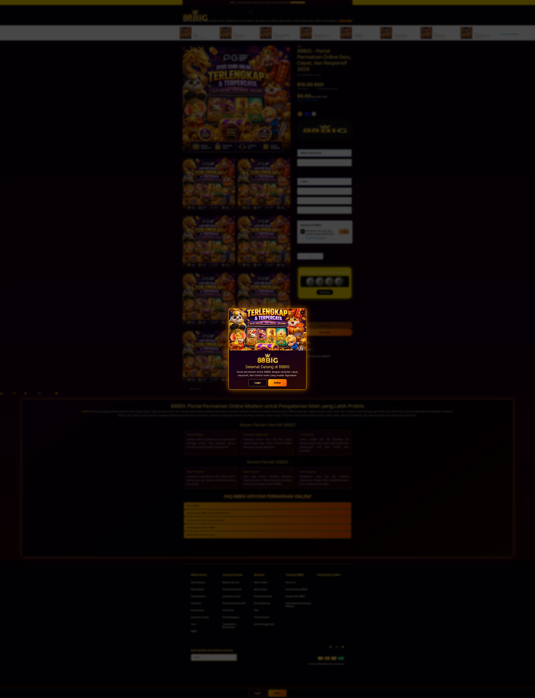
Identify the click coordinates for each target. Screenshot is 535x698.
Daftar (277, 382)
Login (258, 382)
